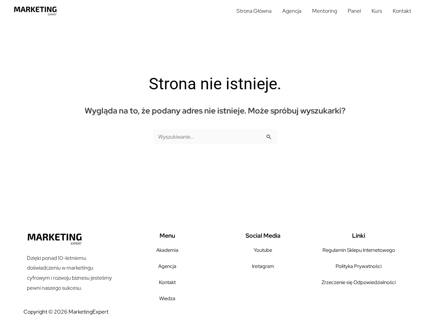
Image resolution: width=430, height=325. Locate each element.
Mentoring (324, 10)
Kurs (377, 10)
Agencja (291, 10)
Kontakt (402, 10)
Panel (354, 10)
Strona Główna (253, 10)
